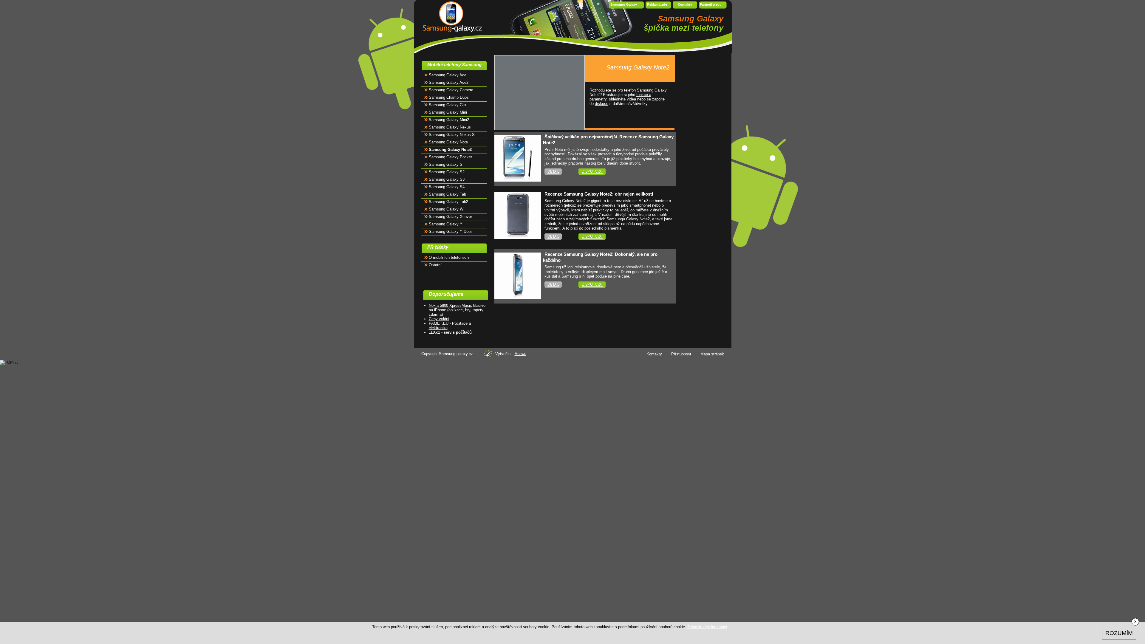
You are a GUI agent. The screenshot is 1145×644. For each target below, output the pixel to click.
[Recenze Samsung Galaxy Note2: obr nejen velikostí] (517, 235)
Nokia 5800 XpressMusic (450, 305)
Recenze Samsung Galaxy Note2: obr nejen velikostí (598, 193)
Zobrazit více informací (707, 627)
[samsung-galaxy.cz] (450, 16)
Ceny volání (439, 319)
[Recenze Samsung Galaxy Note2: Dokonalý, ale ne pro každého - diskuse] (600, 284)
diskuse (601, 103)
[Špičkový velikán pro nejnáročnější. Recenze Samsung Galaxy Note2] (517, 178)
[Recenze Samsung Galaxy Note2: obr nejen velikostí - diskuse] (600, 236)
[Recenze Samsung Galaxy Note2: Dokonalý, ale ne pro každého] (517, 296)
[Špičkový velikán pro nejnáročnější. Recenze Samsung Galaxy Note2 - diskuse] (600, 171)
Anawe (520, 354)
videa (631, 99)
